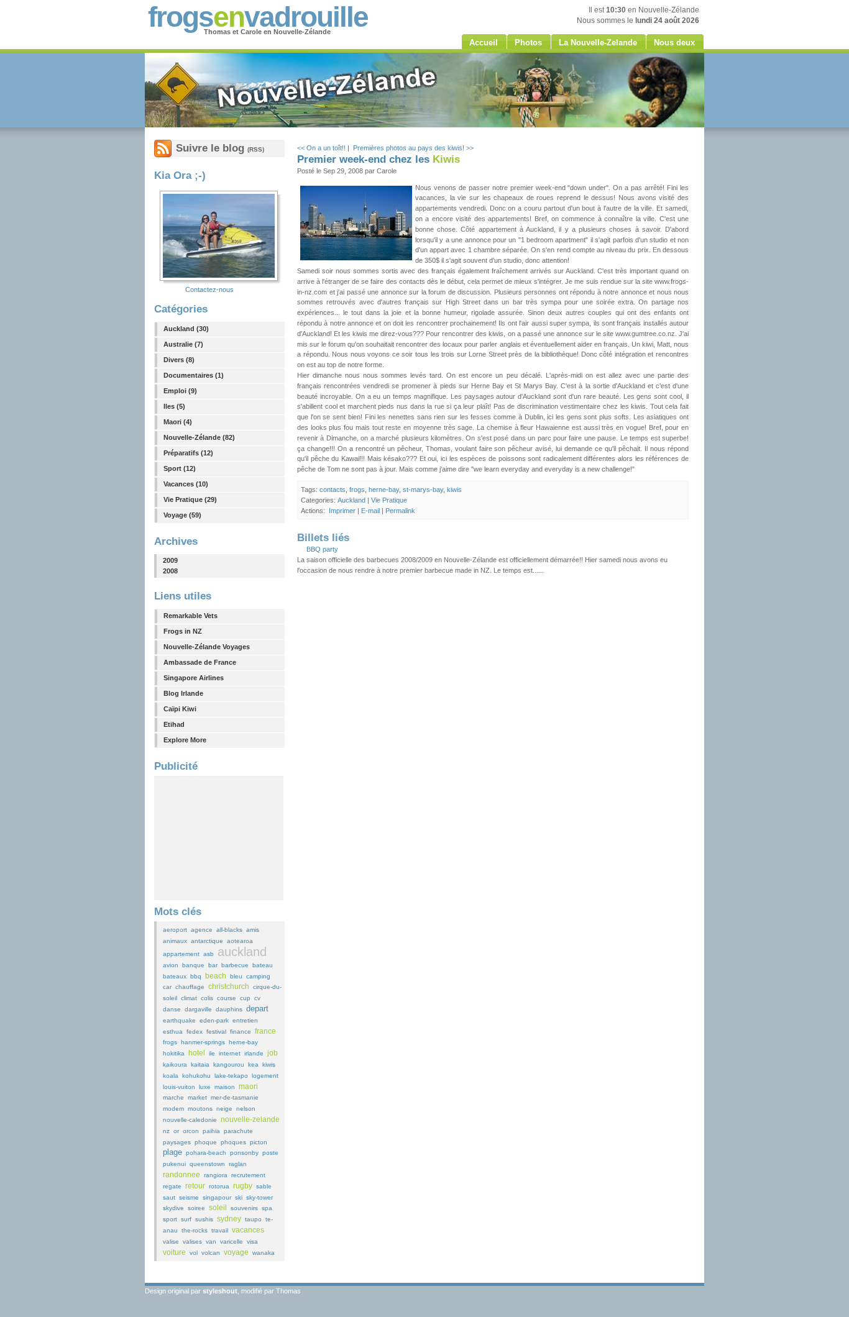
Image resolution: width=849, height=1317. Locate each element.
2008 (170, 571)
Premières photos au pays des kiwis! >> (413, 148)
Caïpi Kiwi (179, 709)
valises (192, 1241)
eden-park (214, 1020)
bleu (236, 976)
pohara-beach (206, 1152)
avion (170, 965)
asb (208, 953)
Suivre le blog (220, 148)
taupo (253, 1219)
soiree (196, 1208)
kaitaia (200, 1064)
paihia (211, 1131)
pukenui (174, 1163)
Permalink (400, 510)
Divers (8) (179, 359)
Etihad (174, 724)
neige (224, 1108)
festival (216, 1031)
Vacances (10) (185, 484)
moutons (200, 1108)
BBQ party (322, 549)
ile (212, 1053)
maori (248, 1086)
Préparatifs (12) (188, 453)
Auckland (351, 500)
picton (258, 1142)
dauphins (229, 1009)
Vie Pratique (389, 500)
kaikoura (175, 1064)
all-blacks (229, 929)
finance (240, 1031)
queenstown (207, 1163)
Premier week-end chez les (378, 159)
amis (252, 929)
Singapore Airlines (193, 677)
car (167, 986)
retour (195, 1186)
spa (267, 1208)
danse (172, 1009)
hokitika (174, 1053)
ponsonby (244, 1152)
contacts (332, 489)
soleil (218, 1207)
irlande (254, 1053)
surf (186, 1219)
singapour (217, 1197)
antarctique (207, 940)
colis (207, 998)
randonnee (181, 1174)
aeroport (175, 929)
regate (172, 1186)
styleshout (220, 1291)
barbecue (235, 965)
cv (257, 998)
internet (230, 1053)
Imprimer (342, 510)
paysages (177, 1142)
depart (257, 1008)
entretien (245, 1020)
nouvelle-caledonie (190, 1119)
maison (224, 1086)
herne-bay (243, 1042)
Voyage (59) (182, 515)
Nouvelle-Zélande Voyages (206, 646)
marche (173, 1097)
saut (169, 1197)
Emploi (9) (180, 390)
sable (264, 1186)
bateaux (174, 976)
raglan (238, 1163)
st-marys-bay (423, 489)
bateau (262, 965)
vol (194, 1252)
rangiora (215, 1175)
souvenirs (244, 1208)
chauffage (189, 986)
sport (170, 1219)
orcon (191, 1131)
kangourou (228, 1064)
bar (213, 965)
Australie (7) (183, 344)
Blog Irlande (183, 693)
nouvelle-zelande (250, 1119)
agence (202, 929)
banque (193, 965)
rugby (242, 1186)
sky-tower (259, 1197)
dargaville (198, 1009)
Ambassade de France (199, 662)
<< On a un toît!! (321, 148)
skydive (173, 1208)
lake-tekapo (231, 1075)
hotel (196, 1053)
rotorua (219, 1186)
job (272, 1053)
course (226, 998)
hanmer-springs (203, 1042)
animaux (175, 940)
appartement (181, 953)
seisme (189, 1197)
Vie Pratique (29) (190, 499)
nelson (245, 1108)
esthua (173, 1031)
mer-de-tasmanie (235, 1097)
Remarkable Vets (190, 615)
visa (252, 1241)
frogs (170, 1042)
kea (253, 1064)
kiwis (268, 1064)
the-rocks (194, 1230)
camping (258, 976)
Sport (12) (179, 468)
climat (189, 998)
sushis (204, 1219)
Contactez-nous (209, 289)
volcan (210, 1252)
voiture (174, 1252)
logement (265, 1075)
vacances (248, 1230)
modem (173, 1108)
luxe (205, 1086)
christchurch (228, 986)
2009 (170, 560)
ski (238, 1197)
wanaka (263, 1252)
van (211, 1241)
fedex (194, 1031)
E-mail (370, 510)
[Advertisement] (218, 838)
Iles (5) (174, 406)
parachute (238, 1131)
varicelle (231, 1241)
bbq (195, 976)
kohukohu (196, 1075)
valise (171, 1241)
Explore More (184, 740)
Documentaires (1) (193, 375)
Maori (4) (177, 422)
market (197, 1097)
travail (219, 1230)
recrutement (248, 1175)
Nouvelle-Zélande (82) (199, 437)
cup (245, 998)
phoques (233, 1142)
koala (170, 1075)
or (176, 1131)
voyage (236, 1252)
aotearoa (240, 940)
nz (166, 1131)
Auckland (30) (186, 328)
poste (270, 1152)
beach (215, 976)
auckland (242, 952)
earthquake (179, 1020)
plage (172, 1152)
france (265, 1031)
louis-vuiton (179, 1086)
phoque (206, 1142)
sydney (229, 1218)
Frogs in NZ (182, 631)
